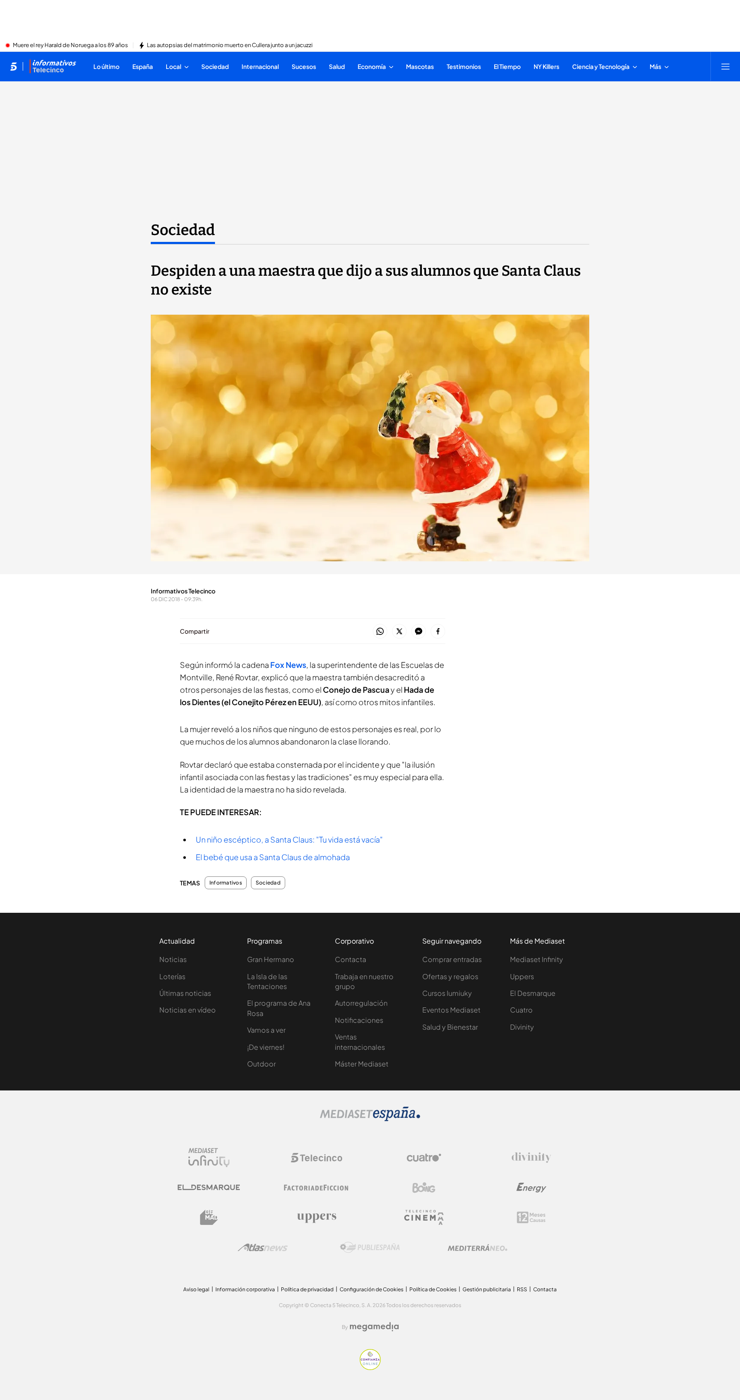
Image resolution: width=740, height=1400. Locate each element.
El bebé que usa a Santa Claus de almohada (273, 857)
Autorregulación (361, 1002)
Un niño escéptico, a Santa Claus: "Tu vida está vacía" (289, 839)
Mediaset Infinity (536, 959)
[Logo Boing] (424, 1187)
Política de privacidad (307, 1289)
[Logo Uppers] (316, 1217)
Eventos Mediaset (451, 1009)
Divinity (522, 1026)
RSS (522, 1289)
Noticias (173, 959)
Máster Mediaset (361, 1063)
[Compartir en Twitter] (399, 632)
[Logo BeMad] (209, 1217)
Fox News (288, 665)
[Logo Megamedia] (374, 1326)
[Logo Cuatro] (424, 1157)
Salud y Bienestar (450, 1026)
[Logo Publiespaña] (370, 1247)
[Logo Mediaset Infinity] (209, 1157)
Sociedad (183, 230)
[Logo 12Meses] (531, 1217)
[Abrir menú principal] (725, 66)
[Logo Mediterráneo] (477, 1247)
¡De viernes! (265, 1047)
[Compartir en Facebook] (437, 632)
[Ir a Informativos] (52, 66)
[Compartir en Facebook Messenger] (418, 632)
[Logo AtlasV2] (263, 1247)
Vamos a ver (266, 1029)
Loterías (172, 976)
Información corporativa (245, 1289)
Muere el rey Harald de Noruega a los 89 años (70, 45)
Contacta (350, 959)
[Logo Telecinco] (316, 1157)
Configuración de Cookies (371, 1289)
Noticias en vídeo (187, 1009)
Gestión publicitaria (486, 1289)
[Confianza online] (370, 1367)
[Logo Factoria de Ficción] (316, 1187)
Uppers (522, 976)
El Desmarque (532, 993)
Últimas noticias (185, 993)
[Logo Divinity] (531, 1157)
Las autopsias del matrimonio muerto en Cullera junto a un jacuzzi (230, 45)
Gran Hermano (270, 959)
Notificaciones (359, 1020)
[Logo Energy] (531, 1187)
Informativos (225, 882)
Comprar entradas (452, 959)
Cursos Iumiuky (447, 993)
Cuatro (521, 1009)
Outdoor (261, 1063)
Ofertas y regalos (450, 976)
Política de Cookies (433, 1289)
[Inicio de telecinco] (13, 66)
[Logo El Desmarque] (209, 1187)
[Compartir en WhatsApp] (380, 632)
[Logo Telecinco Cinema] (424, 1217)
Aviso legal (196, 1289)
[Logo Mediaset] (370, 1118)
